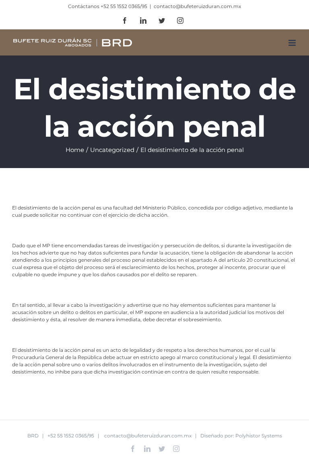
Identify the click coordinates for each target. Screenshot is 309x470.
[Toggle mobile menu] (292, 43)
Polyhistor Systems (258, 436)
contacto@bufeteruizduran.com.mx (197, 6)
